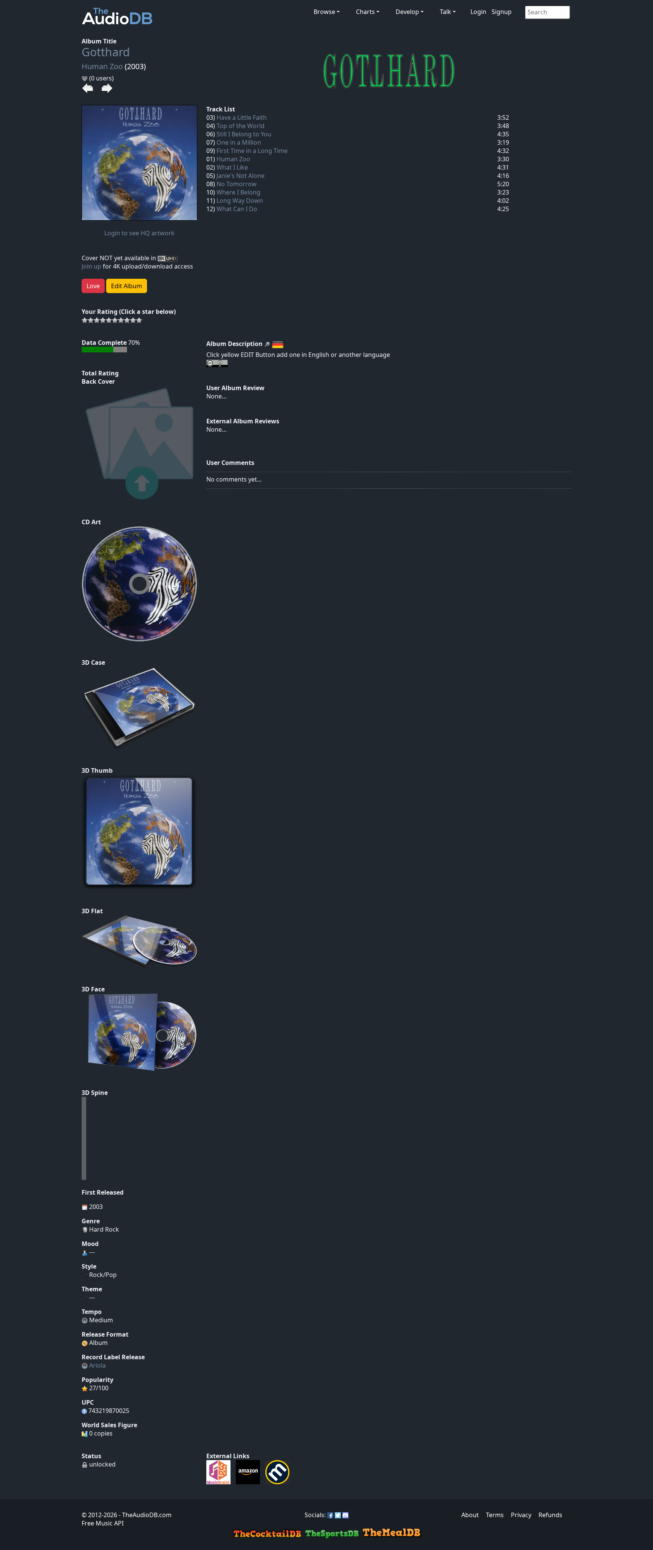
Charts (365, 12)
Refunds (550, 1515)
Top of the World (241, 126)
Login (478, 12)
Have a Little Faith (242, 117)
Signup (502, 12)
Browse (324, 12)
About (470, 1515)
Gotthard (106, 52)
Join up (91, 266)
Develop (407, 12)
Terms (495, 1515)
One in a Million (239, 142)
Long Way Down (240, 200)
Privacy (521, 1515)
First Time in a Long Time (252, 151)
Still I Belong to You (244, 134)
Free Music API (103, 1523)
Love (93, 286)
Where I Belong (238, 192)
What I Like (232, 167)
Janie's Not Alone (241, 175)
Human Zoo (102, 66)
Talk (445, 12)
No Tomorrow (237, 184)
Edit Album (126, 286)
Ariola (97, 1365)
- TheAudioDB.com (144, 1515)
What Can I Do (237, 209)
